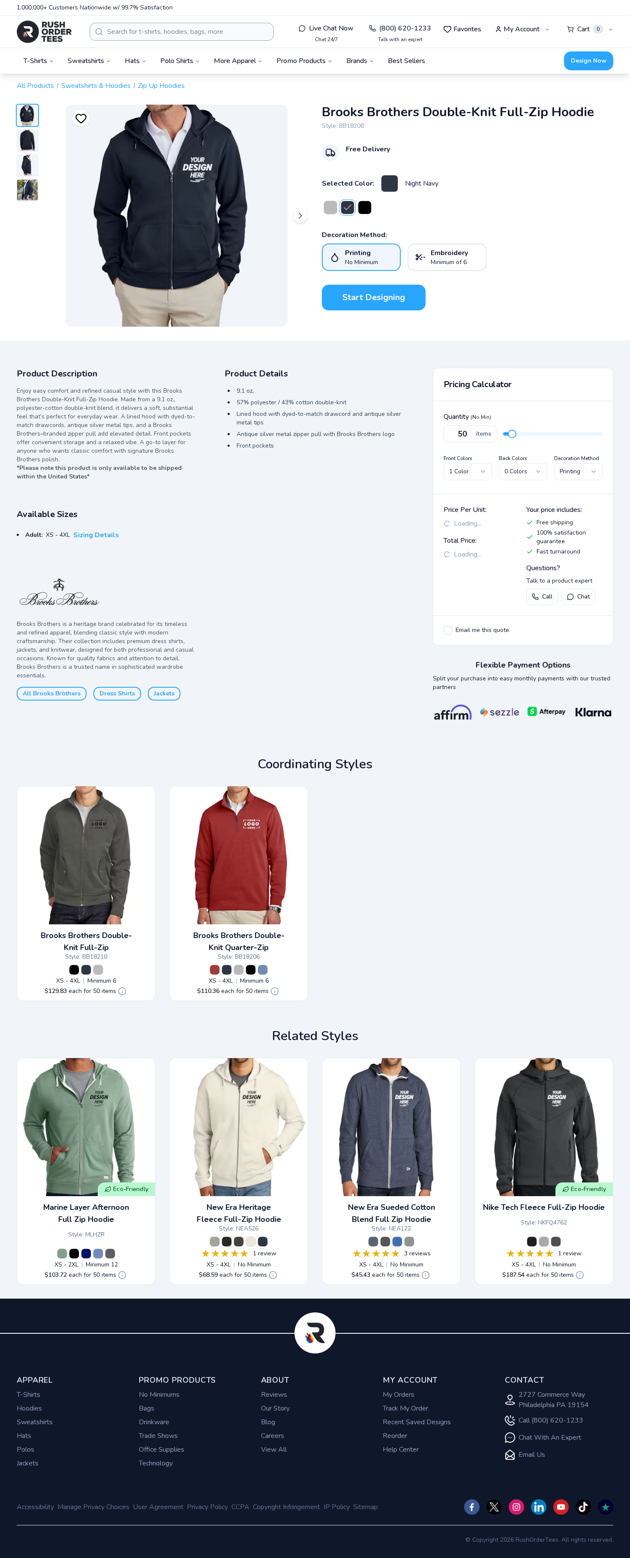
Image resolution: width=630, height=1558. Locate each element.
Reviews (274, 1394)
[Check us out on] (538, 1507)
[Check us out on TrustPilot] (605, 1507)
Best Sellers (406, 61)
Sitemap (365, 1507)
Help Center (401, 1449)
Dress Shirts (117, 693)
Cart (588, 29)
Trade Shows (158, 1436)
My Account (522, 29)
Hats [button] (132, 61)
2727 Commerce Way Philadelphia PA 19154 (554, 1400)
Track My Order (405, 1408)
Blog (268, 1422)
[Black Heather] (385, 1241)
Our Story (275, 1408)
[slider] (512, 434)
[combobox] (182, 32)
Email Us (532, 1454)
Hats (24, 1436)
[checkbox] (448, 630)
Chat (583, 597)
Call (547, 597)
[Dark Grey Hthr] (544, 1241)
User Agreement (158, 1507)
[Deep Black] (365, 207)
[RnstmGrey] (215, 1241)
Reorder (395, 1436)
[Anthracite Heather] (556, 1241)
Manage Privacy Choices (93, 1507)
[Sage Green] (62, 1253)
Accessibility (35, 1507)
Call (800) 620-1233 (551, 1420)
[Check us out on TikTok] (583, 1507)
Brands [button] (356, 61)
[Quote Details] (122, 991)
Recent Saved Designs (417, 1422)
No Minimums (159, 1394)
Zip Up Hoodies (161, 85)
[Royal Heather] (397, 1241)
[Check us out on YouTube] (561, 1507)
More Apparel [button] (235, 61)
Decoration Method (576, 458)
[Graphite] (239, 1241)
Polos (25, 1449)
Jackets (164, 693)
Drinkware (154, 1422)
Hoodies (29, 1408)
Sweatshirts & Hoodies (96, 85)
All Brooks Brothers (52, 693)
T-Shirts (28, 1394)
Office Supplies (161, 1449)
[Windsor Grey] (330, 207)
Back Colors (513, 458)
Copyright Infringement (286, 1507)
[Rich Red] (215, 970)
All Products (35, 85)
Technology (156, 1463)
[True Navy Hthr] (373, 1241)
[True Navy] (86, 1253)
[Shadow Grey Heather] (409, 1241)
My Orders (398, 1394)
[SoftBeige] (251, 1241)
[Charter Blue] (263, 970)
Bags (146, 1408)
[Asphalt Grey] (110, 1253)
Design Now (588, 61)
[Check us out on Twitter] (494, 1507)
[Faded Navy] (98, 1253)
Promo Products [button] (301, 61)
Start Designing (373, 297)
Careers (272, 1436)
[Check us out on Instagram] (516, 1507)
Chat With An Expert (550, 1437)
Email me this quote (482, 630)
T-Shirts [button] (35, 61)
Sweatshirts (35, 1422)
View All (274, 1449)
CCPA (240, 1507)
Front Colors (458, 458)
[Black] (74, 1253)
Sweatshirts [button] (86, 61)
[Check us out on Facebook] (472, 1507)
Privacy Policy (207, 1507)
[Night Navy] (389, 183)
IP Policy (337, 1507)
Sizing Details (96, 535)
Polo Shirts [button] (176, 61)
